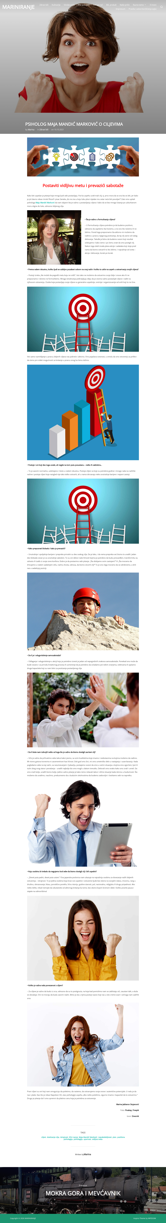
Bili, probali (111, 5)
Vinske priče (69, 5)
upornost (87, 1139)
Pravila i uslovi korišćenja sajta (142, 9)
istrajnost (64, 1137)
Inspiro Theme (139, 1218)
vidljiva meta (97, 1139)
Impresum (120, 9)
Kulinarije (56, 5)
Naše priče (125, 5)
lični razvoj (73, 1137)
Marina (31, 129)
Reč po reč (98, 5)
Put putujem (84, 5)
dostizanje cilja (53, 1137)
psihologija (78, 1139)
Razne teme (138, 5)
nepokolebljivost (105, 1137)
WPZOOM (152, 1218)
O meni (153, 5)
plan (114, 1137)
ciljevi (43, 1137)
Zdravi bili (43, 5)
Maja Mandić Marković (88, 1137)
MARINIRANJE (18, 6)
